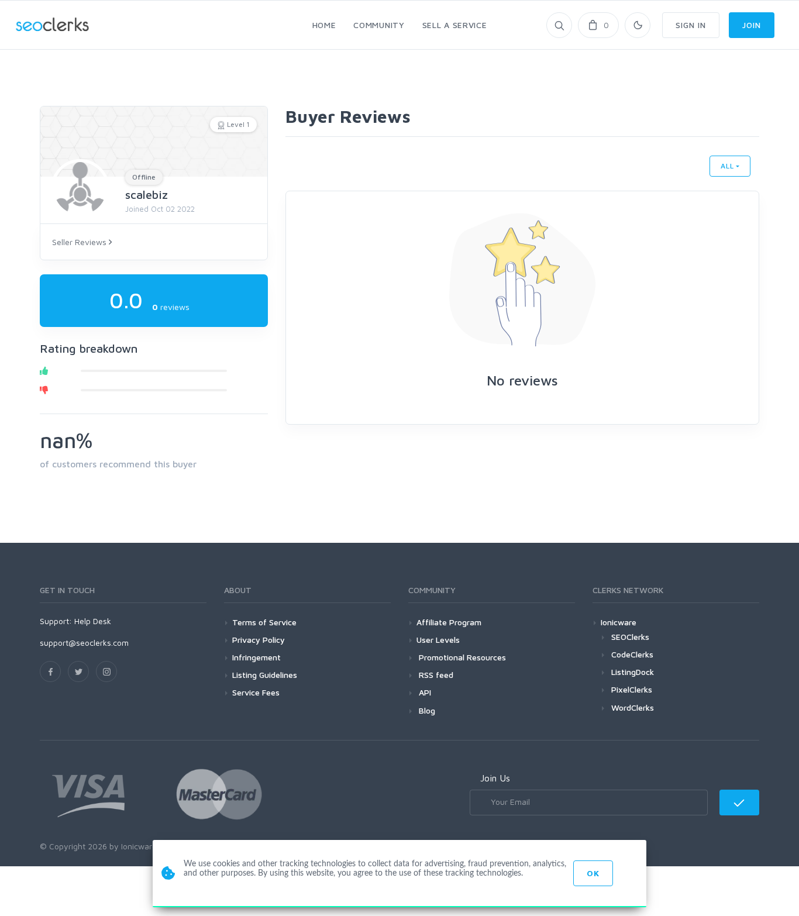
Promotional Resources (461, 657)
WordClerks (632, 707)
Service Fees (256, 692)
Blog (425, 710)
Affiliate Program (448, 622)
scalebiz (146, 194)
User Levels (438, 640)
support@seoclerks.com (84, 643)
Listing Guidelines (264, 675)
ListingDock (632, 672)
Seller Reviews (80, 242)
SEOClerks (630, 637)
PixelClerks (631, 689)
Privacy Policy (258, 640)
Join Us (495, 778)
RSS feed (434, 675)
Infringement (256, 657)
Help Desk (92, 621)
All (727, 165)
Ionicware (618, 622)
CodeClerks (632, 654)
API (423, 692)
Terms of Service (264, 622)
